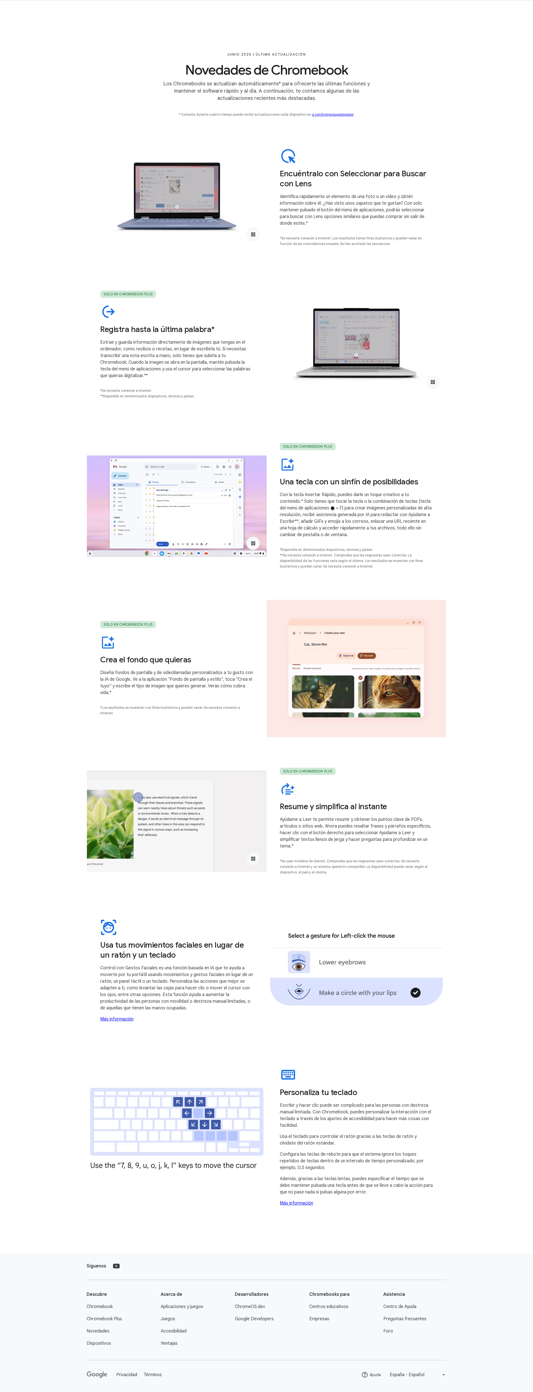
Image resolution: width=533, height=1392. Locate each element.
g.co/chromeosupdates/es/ (333, 114)
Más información (117, 1019)
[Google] (97, 1374)
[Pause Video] (253, 234)
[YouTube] (116, 1266)
